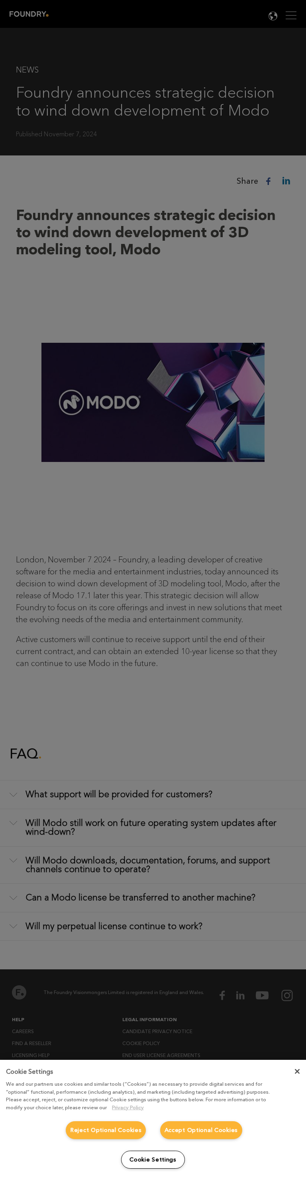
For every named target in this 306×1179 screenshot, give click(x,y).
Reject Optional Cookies (106, 1130)
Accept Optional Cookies (201, 1130)
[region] (153, 1119)
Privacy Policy (128, 1107)
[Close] (297, 1071)
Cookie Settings (153, 1159)
